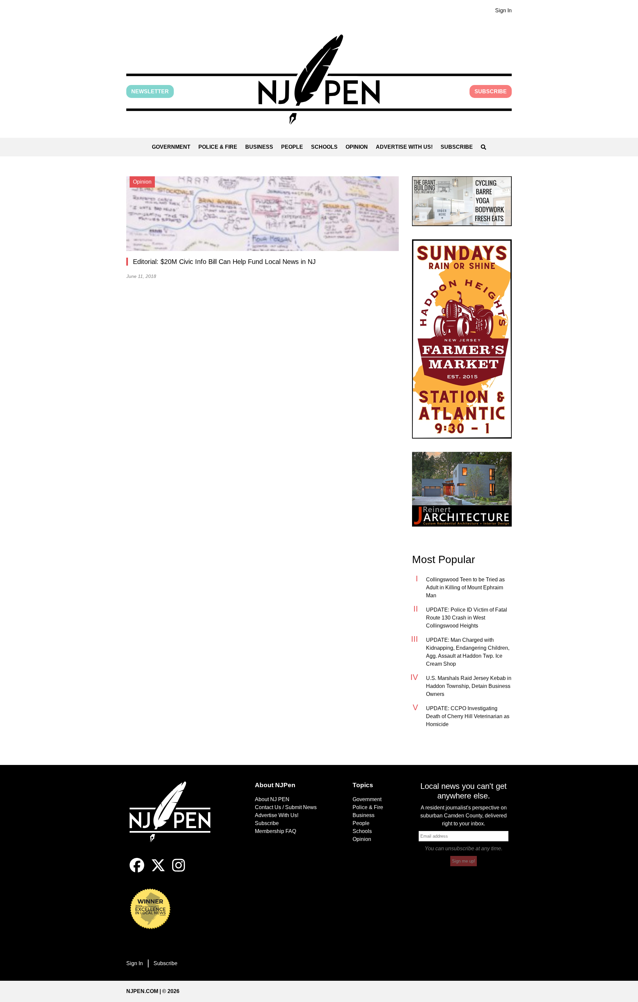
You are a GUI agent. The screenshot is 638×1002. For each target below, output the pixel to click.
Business (259, 147)
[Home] (174, 820)
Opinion (357, 147)
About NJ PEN (272, 799)
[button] (319, 79)
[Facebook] (137, 871)
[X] (158, 871)
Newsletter (150, 91)
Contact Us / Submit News (286, 807)
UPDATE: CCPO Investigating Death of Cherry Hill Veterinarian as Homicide (467, 716)
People (292, 147)
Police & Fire (217, 147)
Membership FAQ (275, 831)
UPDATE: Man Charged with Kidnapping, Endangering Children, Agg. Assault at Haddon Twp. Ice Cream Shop (467, 652)
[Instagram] (178, 871)
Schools (324, 147)
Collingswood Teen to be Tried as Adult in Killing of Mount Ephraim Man (465, 587)
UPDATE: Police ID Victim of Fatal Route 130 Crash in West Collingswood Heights (466, 617)
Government (171, 147)
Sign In (503, 10)
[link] (462, 201)
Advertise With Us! (404, 147)
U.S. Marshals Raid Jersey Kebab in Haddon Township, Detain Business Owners (468, 686)
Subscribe (491, 91)
